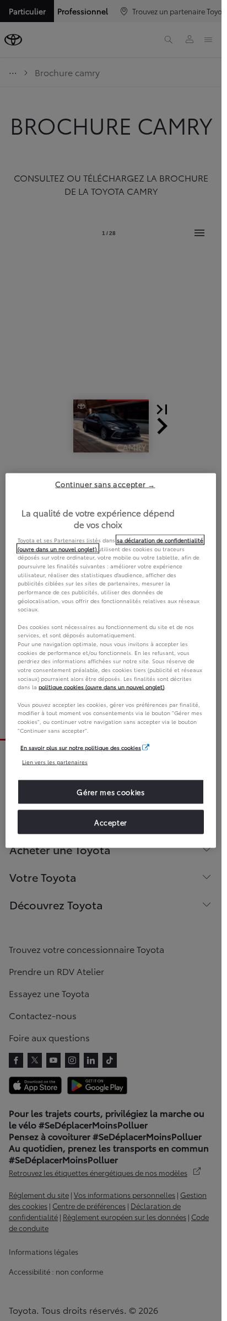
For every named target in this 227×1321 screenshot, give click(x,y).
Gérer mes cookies (110, 792)
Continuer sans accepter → (105, 484)
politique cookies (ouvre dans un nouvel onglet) (101, 687)
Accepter (110, 822)
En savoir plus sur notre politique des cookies (80, 747)
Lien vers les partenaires (55, 761)
